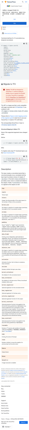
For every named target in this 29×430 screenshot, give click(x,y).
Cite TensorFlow (5, 413)
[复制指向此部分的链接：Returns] (7, 348)
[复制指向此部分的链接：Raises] (6, 356)
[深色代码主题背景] (24, 43)
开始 (14, 23)
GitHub (2, 391)
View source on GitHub (10, 33)
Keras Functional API (9, 153)
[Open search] (23, 2)
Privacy (7, 419)
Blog (2, 388)
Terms (2, 419)
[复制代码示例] (26, 43)
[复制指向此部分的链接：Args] (5, 188)
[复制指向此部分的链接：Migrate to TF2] (17, 84)
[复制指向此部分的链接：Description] (12, 169)
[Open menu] (2, 2)
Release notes (4, 405)
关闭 (14, 19)
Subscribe (23, 422)
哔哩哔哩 (3, 396)
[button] (14, 84)
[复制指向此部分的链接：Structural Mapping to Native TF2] (21, 129)
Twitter (3, 393)
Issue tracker (4, 403)
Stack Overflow (5, 408)
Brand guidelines (5, 410)
